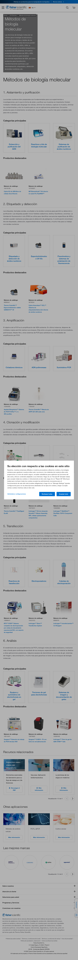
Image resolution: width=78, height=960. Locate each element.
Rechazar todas (47, 494)
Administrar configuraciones (16, 494)
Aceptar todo (63, 494)
